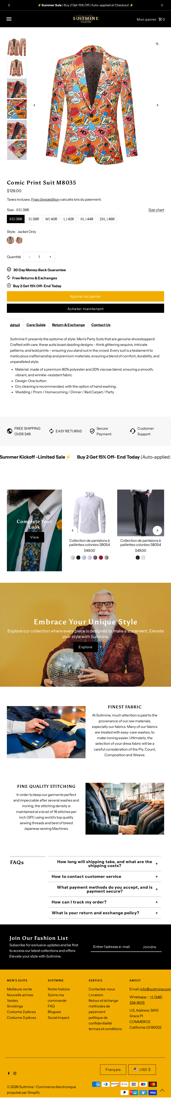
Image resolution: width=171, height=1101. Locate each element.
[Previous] (9, 5)
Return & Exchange (68, 325)
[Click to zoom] (157, 44)
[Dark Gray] (95, 559)
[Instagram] (14, 1075)
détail (15, 325)
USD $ (145, 1071)
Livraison (96, 996)
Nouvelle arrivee (20, 996)
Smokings (15, 1008)
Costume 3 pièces (21, 1019)
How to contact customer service (86, 878)
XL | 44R (86, 219)
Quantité (14, 257)
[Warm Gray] (106, 559)
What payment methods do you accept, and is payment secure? (105, 890)
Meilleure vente (19, 991)
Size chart (156, 210)
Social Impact (58, 1019)
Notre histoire (59, 991)
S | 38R (34, 219)
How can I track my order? (79, 903)
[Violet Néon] (78, 559)
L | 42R (69, 219)
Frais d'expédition (45, 199)
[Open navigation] (36, 19)
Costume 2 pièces (21, 1013)
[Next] (162, 5)
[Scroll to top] (162, 1090)
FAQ (51, 1008)
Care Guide (36, 325)
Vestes (12, 1002)
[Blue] (84, 559)
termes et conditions (105, 1030)
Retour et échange (103, 1002)
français (113, 1071)
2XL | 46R (107, 219)
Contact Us (101, 325)
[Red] (101, 559)
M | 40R (51, 219)
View (34, 539)
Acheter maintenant (85, 309)
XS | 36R (15, 219)
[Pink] (89, 559)
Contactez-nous (102, 991)
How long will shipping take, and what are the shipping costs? (104, 865)
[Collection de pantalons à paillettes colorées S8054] (89, 514)
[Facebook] (8, 1075)
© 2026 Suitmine (20, 1088)
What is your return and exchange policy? (95, 914)
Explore (86, 648)
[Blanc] (72, 559)
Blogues (54, 1013)
